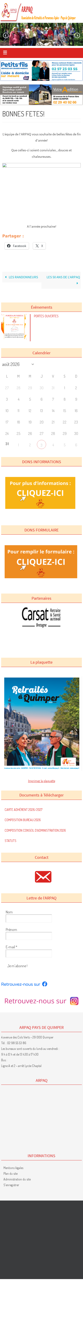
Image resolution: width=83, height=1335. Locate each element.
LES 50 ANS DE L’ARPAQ (63, 277)
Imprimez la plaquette (41, 781)
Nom (9, 912)
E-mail (11, 947)
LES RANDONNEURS (23, 277)
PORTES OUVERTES (46, 316)
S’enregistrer (11, 1185)
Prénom (11, 929)
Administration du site (17, 1179)
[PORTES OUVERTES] (15, 338)
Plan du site (10, 1173)
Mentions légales (13, 1168)
